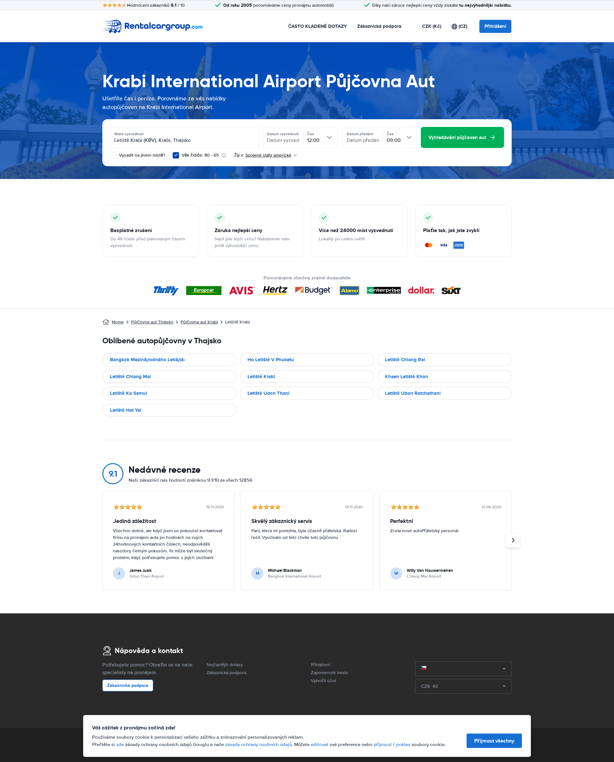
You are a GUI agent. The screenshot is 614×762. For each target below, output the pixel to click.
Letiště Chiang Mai (130, 376)
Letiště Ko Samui (128, 393)
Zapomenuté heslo (329, 672)
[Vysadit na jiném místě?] (113, 155)
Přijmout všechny (494, 740)
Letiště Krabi (261, 376)
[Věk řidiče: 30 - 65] (176, 155)
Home (118, 322)
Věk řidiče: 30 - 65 (200, 155)
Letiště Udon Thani (268, 393)
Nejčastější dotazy (225, 664)
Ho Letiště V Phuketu (271, 359)
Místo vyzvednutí (129, 134)
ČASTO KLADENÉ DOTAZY (317, 26)
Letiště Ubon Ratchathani (413, 393)
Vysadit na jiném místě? (141, 155)
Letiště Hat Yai (125, 410)
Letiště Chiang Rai (405, 359)
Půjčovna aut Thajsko (152, 322)
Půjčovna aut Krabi (199, 322)
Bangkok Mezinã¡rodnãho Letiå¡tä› (147, 359)
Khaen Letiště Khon (406, 376)
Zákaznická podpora (379, 26)
